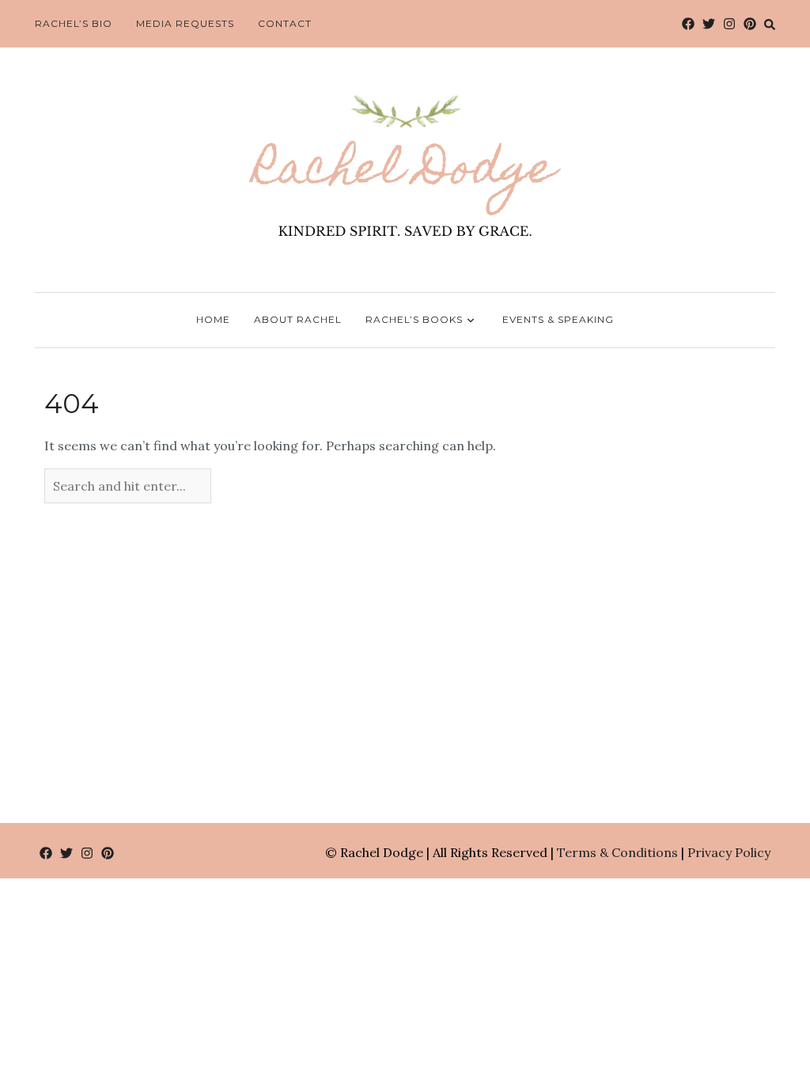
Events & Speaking (558, 319)
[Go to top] (768, 1004)
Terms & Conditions (617, 852)
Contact (285, 23)
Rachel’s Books (414, 319)
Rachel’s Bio (73, 23)
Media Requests (185, 23)
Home (213, 319)
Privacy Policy (728, 852)
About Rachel (298, 319)
